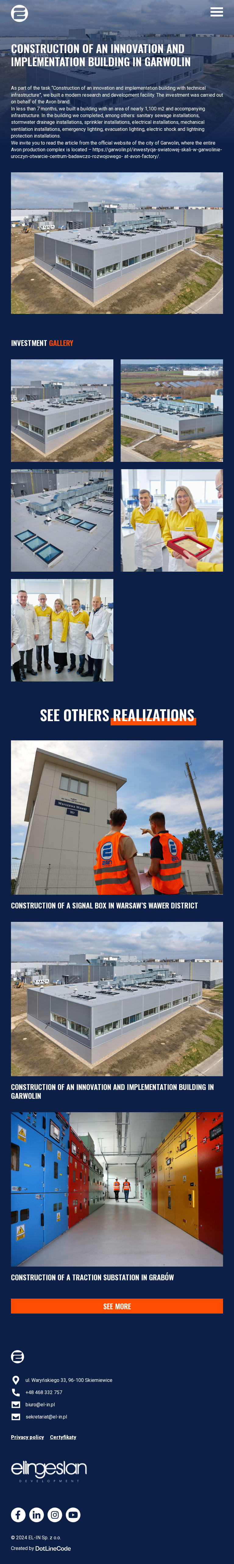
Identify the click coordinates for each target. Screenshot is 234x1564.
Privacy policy (27, 1437)
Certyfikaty (63, 1437)
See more (117, 1305)
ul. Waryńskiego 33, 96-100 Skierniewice (69, 1380)
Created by (22, 1548)
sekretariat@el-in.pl (46, 1417)
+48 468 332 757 (44, 1392)
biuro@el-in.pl (40, 1405)
